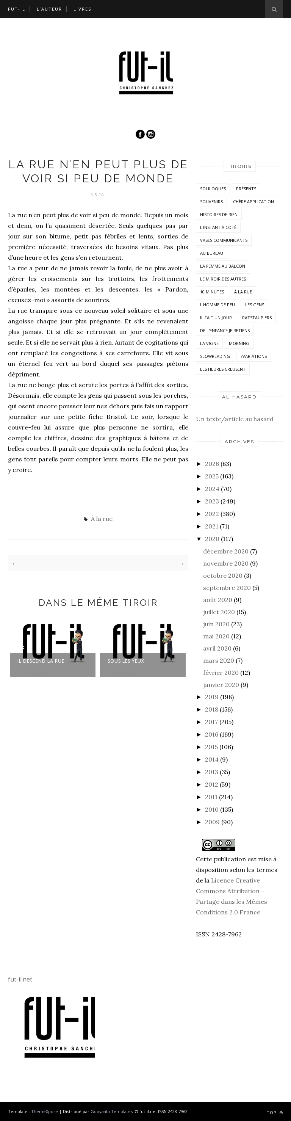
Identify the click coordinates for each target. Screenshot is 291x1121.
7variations (253, 356)
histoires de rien (219, 214)
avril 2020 (217, 648)
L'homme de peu (217, 304)
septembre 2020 (227, 587)
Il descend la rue (40, 661)
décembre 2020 (226, 551)
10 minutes (212, 292)
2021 (211, 526)
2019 (212, 697)
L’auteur (49, 9)
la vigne (209, 343)
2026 (212, 463)
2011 (211, 797)
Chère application (253, 201)
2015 (211, 747)
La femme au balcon (222, 266)
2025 (212, 476)
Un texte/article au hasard (235, 419)
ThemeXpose (44, 1111)
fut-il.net (20, 979)
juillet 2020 (219, 612)
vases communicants (223, 240)
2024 (212, 488)
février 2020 (221, 672)
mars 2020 (218, 660)
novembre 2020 (226, 563)
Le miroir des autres (223, 279)
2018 (211, 709)
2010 (212, 809)
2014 (212, 759)
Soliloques (213, 188)
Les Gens (254, 304)
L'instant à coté (218, 227)
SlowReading (215, 356)
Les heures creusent (223, 369)
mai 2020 (216, 636)
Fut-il (16, 9)
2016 (211, 734)
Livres (82, 9)
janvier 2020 (221, 684)
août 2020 (217, 600)
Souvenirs (211, 201)
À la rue (102, 518)
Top (272, 1112)
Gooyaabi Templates (112, 1111)
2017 (211, 722)
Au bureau (211, 253)
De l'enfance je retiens (225, 330)
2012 (211, 784)
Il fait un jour (216, 317)
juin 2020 (216, 624)
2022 (212, 513)
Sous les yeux (126, 661)
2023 (212, 501)
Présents (246, 188)
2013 (211, 772)
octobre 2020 (222, 575)
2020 (212, 538)
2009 (212, 822)
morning (239, 343)
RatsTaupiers (257, 317)
